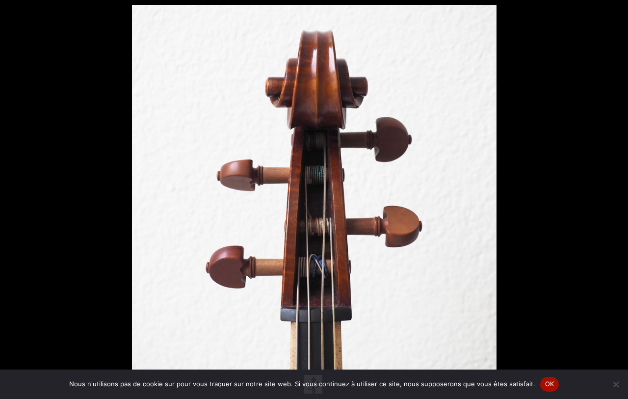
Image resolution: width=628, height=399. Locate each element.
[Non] (616, 384)
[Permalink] (209, 349)
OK (549, 384)
